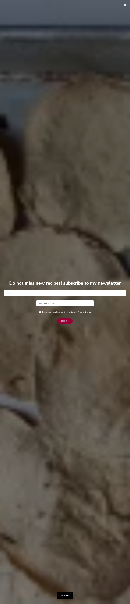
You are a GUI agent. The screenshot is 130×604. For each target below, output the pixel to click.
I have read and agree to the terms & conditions (66, 312)
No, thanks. (65, 595)
